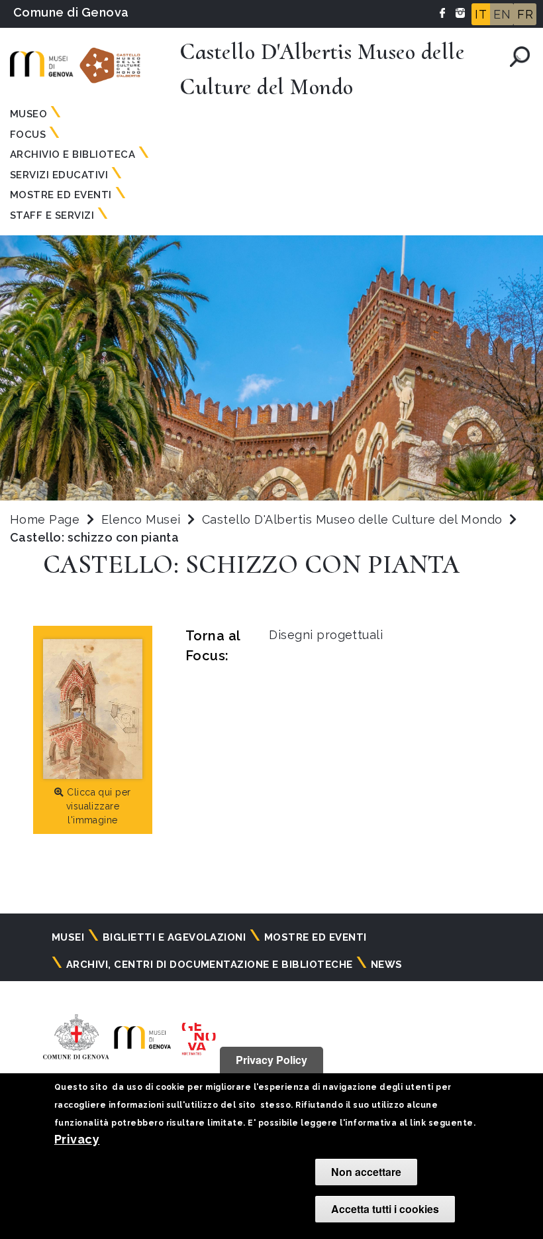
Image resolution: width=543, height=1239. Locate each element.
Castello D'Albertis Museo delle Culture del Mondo (354, 519)
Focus (28, 135)
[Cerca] (520, 56)
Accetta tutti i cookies (385, 1208)
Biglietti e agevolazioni (174, 937)
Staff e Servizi (52, 215)
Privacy (76, 1139)
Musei (68, 937)
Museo (28, 114)
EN (502, 14)
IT (481, 14)
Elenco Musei (141, 519)
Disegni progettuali (326, 635)
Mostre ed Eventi (61, 195)
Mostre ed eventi (315, 937)
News (387, 965)
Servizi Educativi (59, 175)
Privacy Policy (271, 1059)
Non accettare (366, 1171)
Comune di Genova (71, 12)
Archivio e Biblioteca (72, 154)
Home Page (44, 519)
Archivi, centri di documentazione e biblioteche (209, 965)
